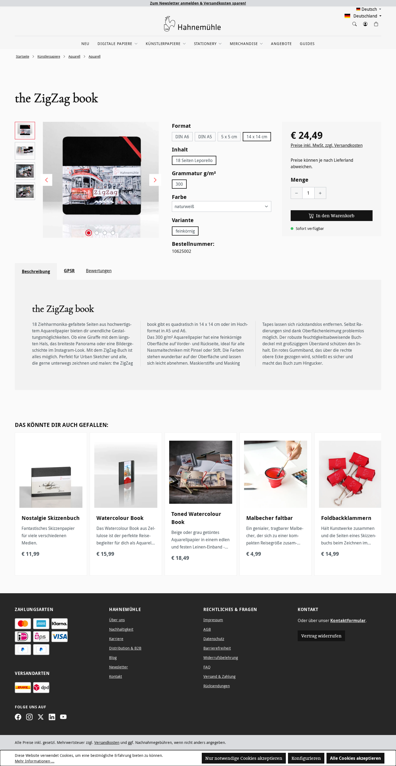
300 (179, 184)
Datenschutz (213, 638)
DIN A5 (205, 137)
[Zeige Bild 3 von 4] (105, 233)
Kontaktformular (348, 620)
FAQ (206, 667)
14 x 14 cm (256, 137)
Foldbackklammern (346, 518)
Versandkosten (106, 742)
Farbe (179, 197)
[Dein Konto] (365, 23)
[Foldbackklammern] (350, 474)
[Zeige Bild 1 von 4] (88, 233)
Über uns (117, 619)
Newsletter (118, 667)
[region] (87, 180)
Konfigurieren (306, 758)
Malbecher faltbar (269, 518)
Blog (113, 657)
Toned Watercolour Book (196, 518)
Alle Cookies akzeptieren (355, 758)
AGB (207, 629)
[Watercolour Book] (125, 474)
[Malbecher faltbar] (275, 474)
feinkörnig (185, 231)
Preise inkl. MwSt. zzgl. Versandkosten (327, 145)
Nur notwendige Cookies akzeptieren (243, 758)
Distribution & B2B (125, 648)
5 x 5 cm (229, 137)
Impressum (213, 619)
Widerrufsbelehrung (220, 657)
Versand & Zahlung (219, 676)
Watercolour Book (120, 518)
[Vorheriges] (44, 180)
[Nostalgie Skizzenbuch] (50, 474)
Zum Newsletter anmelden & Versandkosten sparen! (198, 3)
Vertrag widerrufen (321, 636)
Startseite (22, 56)
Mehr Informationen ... (34, 761)
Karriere (116, 638)
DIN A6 (182, 137)
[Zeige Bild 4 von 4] (113, 233)
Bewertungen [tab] (99, 271)
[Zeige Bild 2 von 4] (97, 233)
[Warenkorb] (375, 23)
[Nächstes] (153, 180)
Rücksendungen (216, 685)
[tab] (36, 271)
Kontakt (115, 676)
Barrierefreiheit (217, 648)
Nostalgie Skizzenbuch (51, 518)
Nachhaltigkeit (121, 629)
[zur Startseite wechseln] (192, 24)
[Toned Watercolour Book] (200, 472)
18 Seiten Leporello (194, 160)
